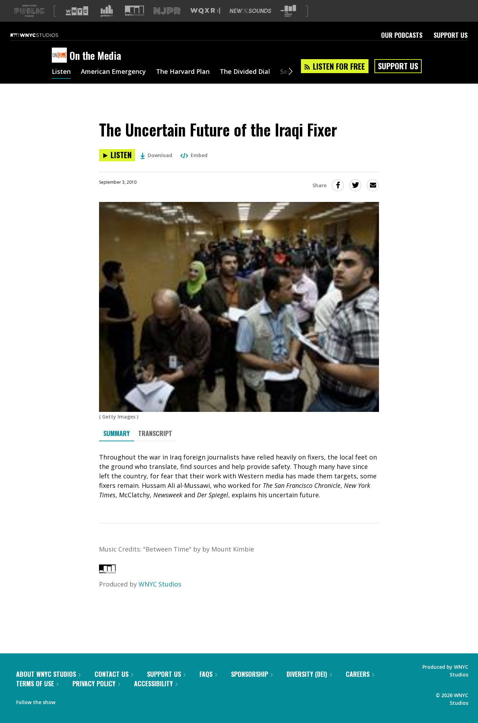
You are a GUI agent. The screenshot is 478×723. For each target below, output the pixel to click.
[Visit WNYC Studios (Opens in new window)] (134, 11)
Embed (199, 155)
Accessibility (153, 683)
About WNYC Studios (46, 674)
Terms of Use (35, 683)
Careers (358, 674)
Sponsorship (249, 674)
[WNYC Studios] (107, 571)
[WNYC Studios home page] (43, 35)
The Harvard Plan (183, 72)
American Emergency (113, 72)
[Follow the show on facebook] (65, 700)
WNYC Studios (160, 584)
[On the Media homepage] (61, 56)
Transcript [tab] (155, 433)
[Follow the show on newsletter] (92, 700)
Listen (61, 72)
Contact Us (111, 674)
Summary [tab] (116, 433)
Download (160, 155)
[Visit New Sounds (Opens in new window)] (250, 10)
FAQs (205, 674)
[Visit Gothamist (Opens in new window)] (106, 11)
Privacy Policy (93, 683)
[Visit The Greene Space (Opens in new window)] (288, 11)
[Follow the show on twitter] (79, 700)
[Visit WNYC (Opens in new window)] (77, 10)
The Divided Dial (245, 72)
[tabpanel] (239, 476)
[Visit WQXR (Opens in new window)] (205, 11)
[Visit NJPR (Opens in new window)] (167, 11)
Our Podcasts (401, 35)
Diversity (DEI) (307, 674)
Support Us (451, 35)
